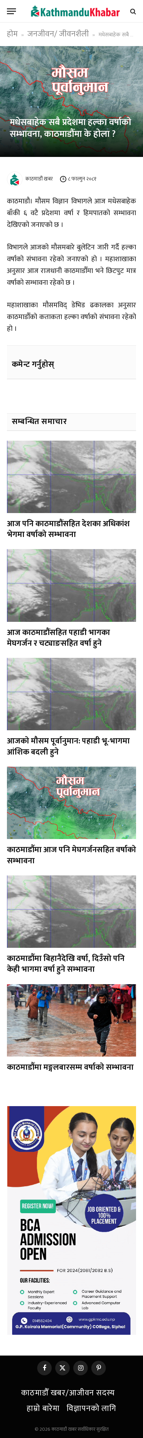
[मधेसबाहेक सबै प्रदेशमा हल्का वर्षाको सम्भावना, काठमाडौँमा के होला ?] (71, 101)
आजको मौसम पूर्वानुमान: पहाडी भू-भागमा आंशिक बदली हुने (68, 746)
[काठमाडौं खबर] (75, 11)
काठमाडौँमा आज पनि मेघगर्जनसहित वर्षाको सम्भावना (71, 855)
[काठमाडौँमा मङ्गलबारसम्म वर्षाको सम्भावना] (71, 1020)
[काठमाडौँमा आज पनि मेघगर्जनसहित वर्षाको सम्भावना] (71, 803)
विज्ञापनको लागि (91, 1408)
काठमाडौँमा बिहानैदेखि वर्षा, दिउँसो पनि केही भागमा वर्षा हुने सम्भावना (66, 964)
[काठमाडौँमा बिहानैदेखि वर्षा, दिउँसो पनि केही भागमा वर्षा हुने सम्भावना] (71, 911)
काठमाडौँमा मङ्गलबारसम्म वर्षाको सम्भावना (71, 1067)
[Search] (132, 11)
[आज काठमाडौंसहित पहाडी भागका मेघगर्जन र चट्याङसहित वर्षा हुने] (71, 585)
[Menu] (11, 11)
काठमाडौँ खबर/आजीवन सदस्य (68, 1393)
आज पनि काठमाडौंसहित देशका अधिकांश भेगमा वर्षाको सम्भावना (68, 529)
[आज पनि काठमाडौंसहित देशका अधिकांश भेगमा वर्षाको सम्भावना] (71, 477)
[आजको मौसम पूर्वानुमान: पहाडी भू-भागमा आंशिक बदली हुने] (71, 694)
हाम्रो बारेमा (43, 1408)
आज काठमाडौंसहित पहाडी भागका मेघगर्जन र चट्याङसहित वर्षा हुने (58, 638)
